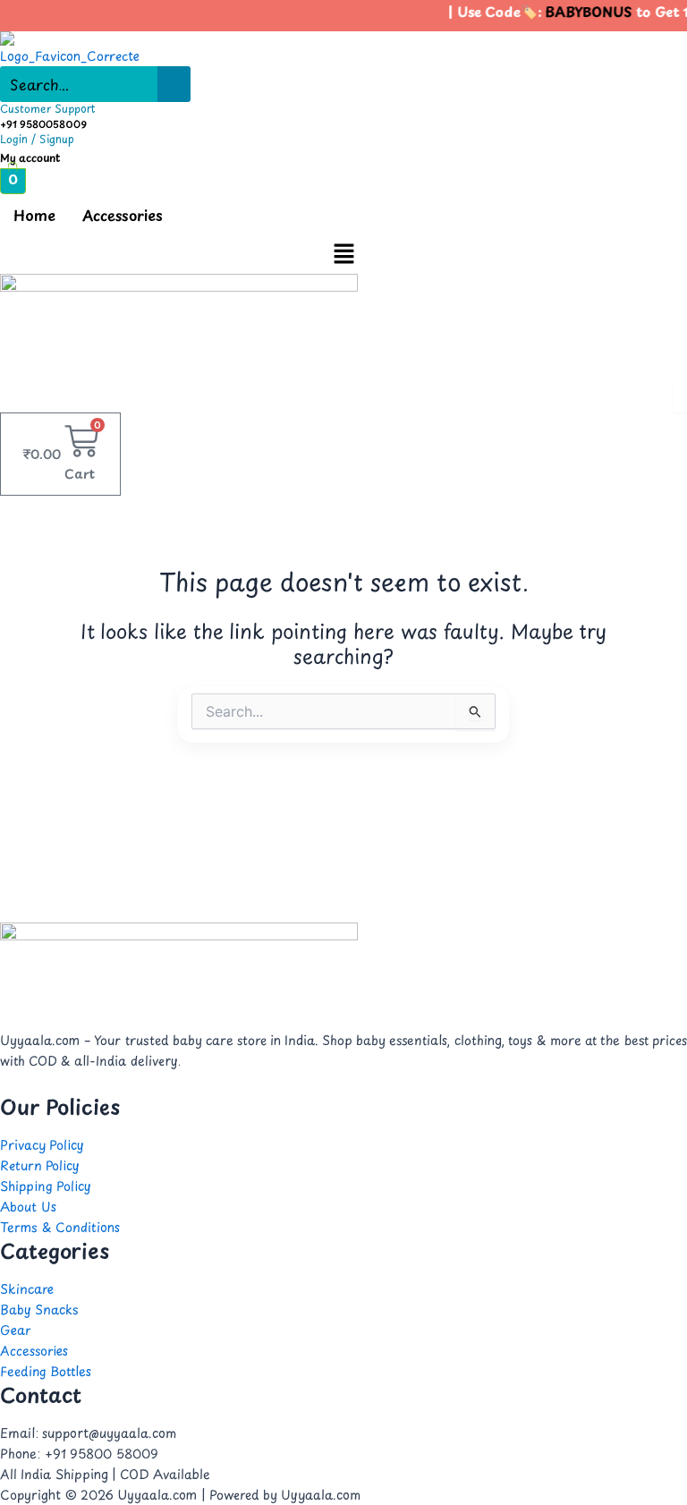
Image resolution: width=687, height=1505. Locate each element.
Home (34, 214)
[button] (343, 254)
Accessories (122, 214)
